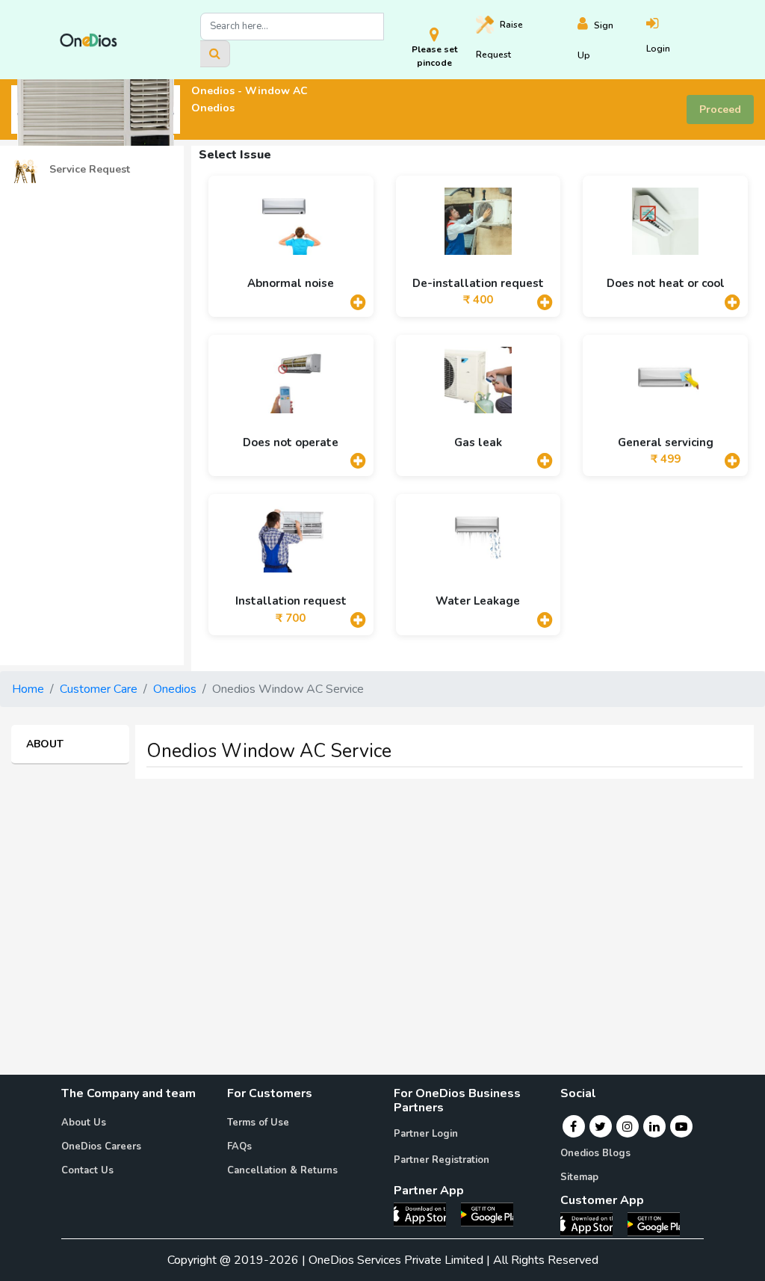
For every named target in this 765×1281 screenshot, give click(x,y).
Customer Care (98, 689)
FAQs (239, 1146)
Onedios (174, 689)
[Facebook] (573, 1126)
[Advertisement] (382, 895)
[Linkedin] (654, 1126)
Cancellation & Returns (282, 1170)
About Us (83, 1122)
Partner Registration (441, 1160)
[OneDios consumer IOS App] (592, 1222)
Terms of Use (258, 1122)
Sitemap (579, 1177)
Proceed (720, 109)
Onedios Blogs (595, 1153)
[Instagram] (627, 1126)
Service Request (88, 169)
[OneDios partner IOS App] (426, 1214)
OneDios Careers (101, 1146)
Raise (499, 40)
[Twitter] (600, 1126)
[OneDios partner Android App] (487, 1214)
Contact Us (87, 1170)
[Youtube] (681, 1126)
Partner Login (426, 1133)
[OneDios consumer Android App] (654, 1222)
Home (28, 689)
